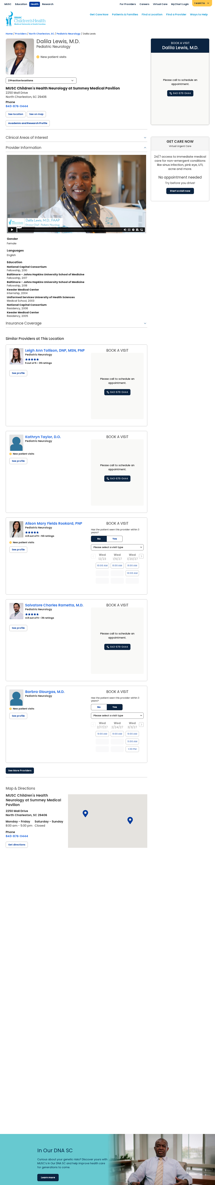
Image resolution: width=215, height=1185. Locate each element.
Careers (144, 4)
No (99, 538)
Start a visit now (180, 191)
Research (47, 4)
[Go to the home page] (25, 19)
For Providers (128, 4)
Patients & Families (125, 14)
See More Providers (19, 770)
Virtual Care (160, 4)
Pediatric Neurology (68, 33)
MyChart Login (180, 4)
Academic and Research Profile (27, 123)
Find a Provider (176, 14)
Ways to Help (199, 14)
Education (21, 4)
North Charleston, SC (41, 33)
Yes (114, 538)
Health (34, 4)
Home (9, 33)
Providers (21, 33)
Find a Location (152, 14)
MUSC (7, 4)
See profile (18, 373)
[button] (41, 80)
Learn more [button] (48, 1177)
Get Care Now (99, 14)
